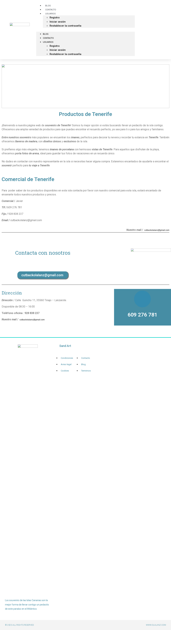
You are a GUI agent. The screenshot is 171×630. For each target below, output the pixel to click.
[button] (85, 30)
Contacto (48, 38)
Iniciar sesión (58, 21)
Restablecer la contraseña (65, 25)
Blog (45, 34)
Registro (55, 17)
